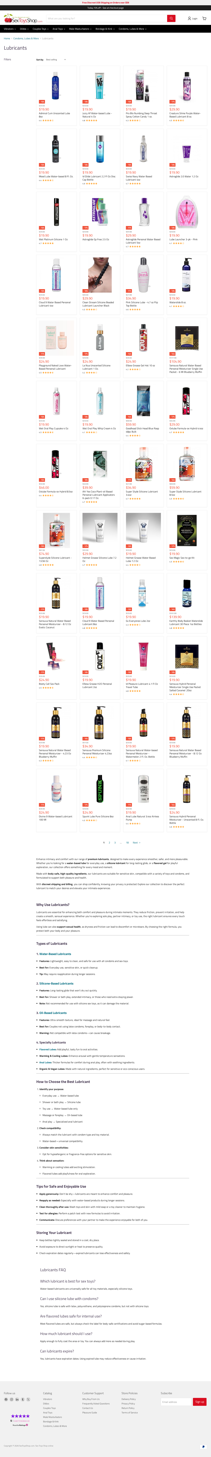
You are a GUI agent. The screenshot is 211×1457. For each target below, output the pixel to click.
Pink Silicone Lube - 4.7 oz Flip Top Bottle (142, 303)
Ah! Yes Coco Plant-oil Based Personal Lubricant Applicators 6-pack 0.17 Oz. (98, 495)
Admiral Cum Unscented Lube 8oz (54, 114)
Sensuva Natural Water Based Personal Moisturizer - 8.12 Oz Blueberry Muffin (185, 753)
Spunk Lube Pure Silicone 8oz (98, 816)
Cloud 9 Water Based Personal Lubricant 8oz (98, 622)
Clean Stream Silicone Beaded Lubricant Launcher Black (98, 303)
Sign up (199, 1402)
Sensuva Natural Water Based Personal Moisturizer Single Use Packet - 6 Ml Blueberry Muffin (186, 369)
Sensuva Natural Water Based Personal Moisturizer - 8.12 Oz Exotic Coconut (55, 624)
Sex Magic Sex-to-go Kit (181, 558)
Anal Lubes (45, 1062)
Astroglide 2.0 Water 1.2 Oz (183, 176)
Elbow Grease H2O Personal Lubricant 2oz (97, 685)
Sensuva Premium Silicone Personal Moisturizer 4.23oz (97, 751)
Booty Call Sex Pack (49, 684)
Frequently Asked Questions (96, 1403)
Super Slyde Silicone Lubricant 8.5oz (185, 493)
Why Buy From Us (91, 1399)
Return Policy (128, 1408)
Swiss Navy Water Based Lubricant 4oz (139, 178)
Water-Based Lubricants (55, 953)
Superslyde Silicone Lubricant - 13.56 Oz (55, 559)
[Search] (171, 18)
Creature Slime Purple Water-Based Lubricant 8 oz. (185, 114)
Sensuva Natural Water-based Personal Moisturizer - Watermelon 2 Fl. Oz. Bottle (142, 753)
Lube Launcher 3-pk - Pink (183, 239)
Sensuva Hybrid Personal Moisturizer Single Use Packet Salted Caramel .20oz (185, 687)
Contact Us (87, 1408)
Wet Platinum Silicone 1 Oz (53, 239)
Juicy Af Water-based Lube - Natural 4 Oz (97, 114)
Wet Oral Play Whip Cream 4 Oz (99, 428)
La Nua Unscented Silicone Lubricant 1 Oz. (96, 367)
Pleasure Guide (89, 1412)
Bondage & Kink (104, 29)
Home (7, 38)
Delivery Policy (129, 1399)
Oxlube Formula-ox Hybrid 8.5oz (56, 491)
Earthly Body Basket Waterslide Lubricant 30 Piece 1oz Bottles (186, 622)
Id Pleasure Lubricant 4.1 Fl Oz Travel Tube (142, 685)
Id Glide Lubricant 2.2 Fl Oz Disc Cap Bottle (99, 178)
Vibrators (9, 29)
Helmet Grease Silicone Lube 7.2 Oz (99, 559)
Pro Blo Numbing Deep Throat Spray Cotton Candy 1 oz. (141, 114)
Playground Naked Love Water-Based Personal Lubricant (55, 367)
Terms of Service (130, 1412)
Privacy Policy (128, 1403)
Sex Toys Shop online (44, 1445)
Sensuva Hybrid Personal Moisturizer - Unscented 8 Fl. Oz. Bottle (186, 820)
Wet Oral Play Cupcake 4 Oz (53, 428)
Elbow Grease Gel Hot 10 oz (140, 365)
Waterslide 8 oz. (177, 302)
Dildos (23, 29)
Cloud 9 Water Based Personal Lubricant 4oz (55, 303)
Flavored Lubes (47, 1049)
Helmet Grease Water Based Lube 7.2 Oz (141, 559)
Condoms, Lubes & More (132, 29)
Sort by (39, 59)
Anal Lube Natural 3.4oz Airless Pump (142, 818)
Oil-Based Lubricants (53, 1012)
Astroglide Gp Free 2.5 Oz (95, 239)
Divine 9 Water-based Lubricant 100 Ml (55, 818)
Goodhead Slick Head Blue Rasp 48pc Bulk (142, 430)
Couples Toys (40, 29)
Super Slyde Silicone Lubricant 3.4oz (142, 493)
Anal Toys (58, 29)
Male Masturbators (79, 29)
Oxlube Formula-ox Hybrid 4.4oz (186, 428)
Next (135, 842)
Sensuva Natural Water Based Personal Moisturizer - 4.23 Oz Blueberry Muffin (55, 753)
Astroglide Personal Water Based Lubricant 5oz (143, 240)
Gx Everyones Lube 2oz (138, 621)
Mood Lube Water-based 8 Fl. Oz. (56, 176)
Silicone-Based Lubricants (56, 983)
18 (127, 842)
